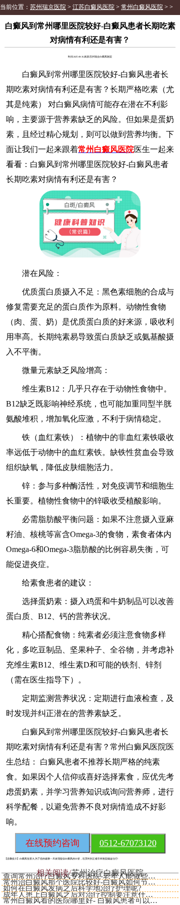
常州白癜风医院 (142, 7)
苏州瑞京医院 (48, 7)
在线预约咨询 (53, 843)
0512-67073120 (128, 843)
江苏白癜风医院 (93, 7)
